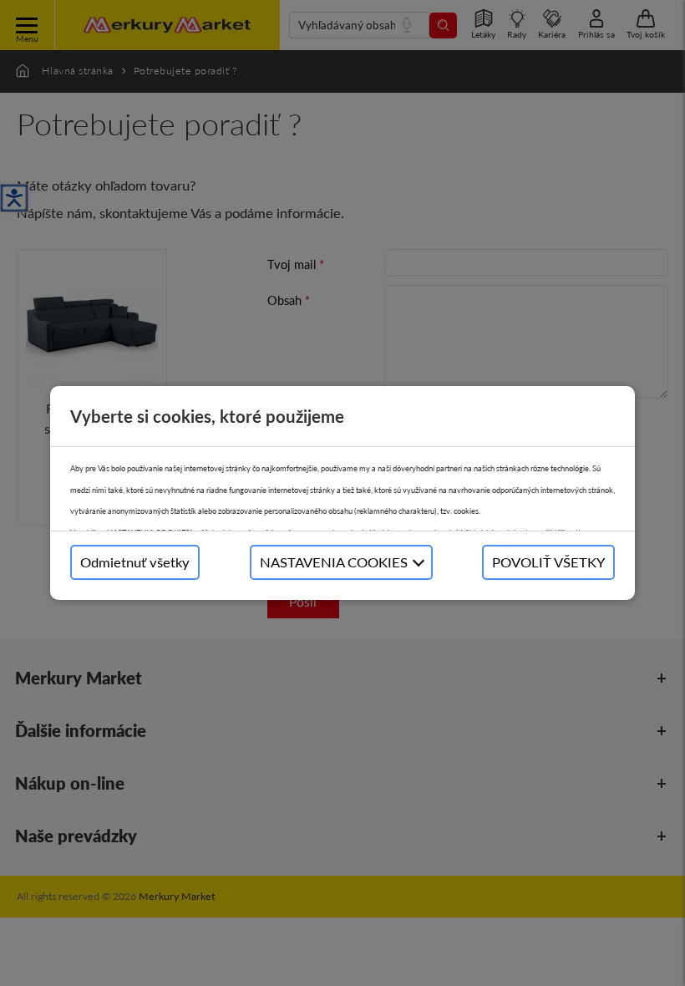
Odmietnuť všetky (135, 562)
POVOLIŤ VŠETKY (548, 562)
